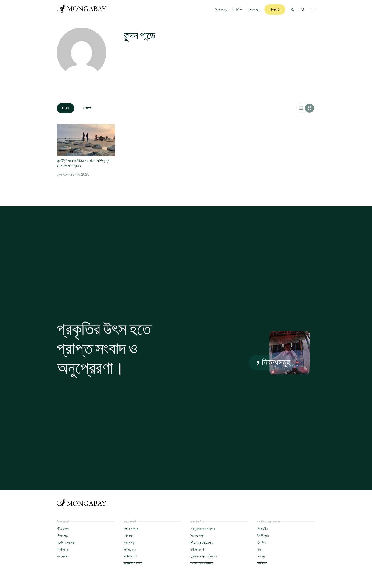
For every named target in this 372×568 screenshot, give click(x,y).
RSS (65, 108)
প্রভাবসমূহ (129, 542)
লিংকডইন (262, 529)
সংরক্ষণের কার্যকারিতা (201, 563)
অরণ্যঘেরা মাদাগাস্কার (202, 529)
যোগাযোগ (129, 536)
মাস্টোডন (262, 563)
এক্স (259, 549)
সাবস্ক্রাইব (275, 9)
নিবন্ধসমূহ (253, 9)
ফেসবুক (261, 556)
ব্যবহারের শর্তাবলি (133, 563)
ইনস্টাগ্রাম (263, 536)
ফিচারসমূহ (220, 9)
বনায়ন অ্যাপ (197, 549)
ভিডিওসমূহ (63, 529)
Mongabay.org (202, 542)
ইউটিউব (261, 542)
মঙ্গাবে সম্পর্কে (131, 529)
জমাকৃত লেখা (131, 556)
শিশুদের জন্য (197, 536)
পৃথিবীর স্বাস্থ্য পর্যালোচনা (203, 556)
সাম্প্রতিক (237, 9)
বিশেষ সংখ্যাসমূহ (66, 542)
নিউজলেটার (130, 549)
